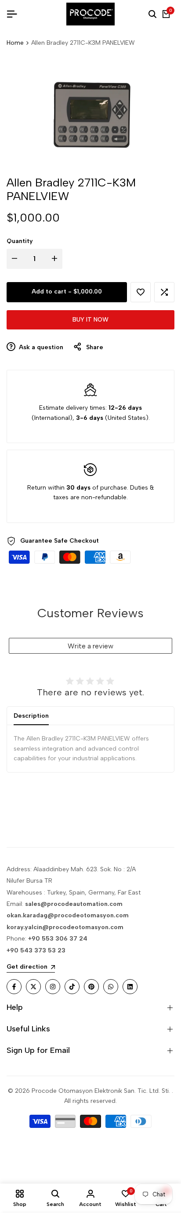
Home (15, 43)
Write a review (90, 646)
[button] (140, 292)
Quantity (20, 241)
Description (31, 715)
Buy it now (90, 319)
